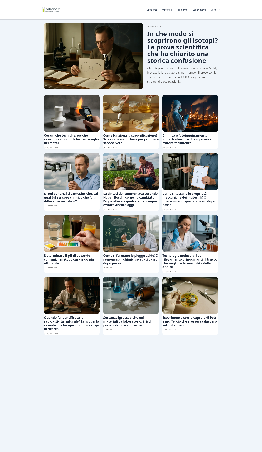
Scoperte (151, 9)
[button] (218, 10)
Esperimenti (199, 9)
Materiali (167, 9)
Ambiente (182, 9)
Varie (214, 9)
